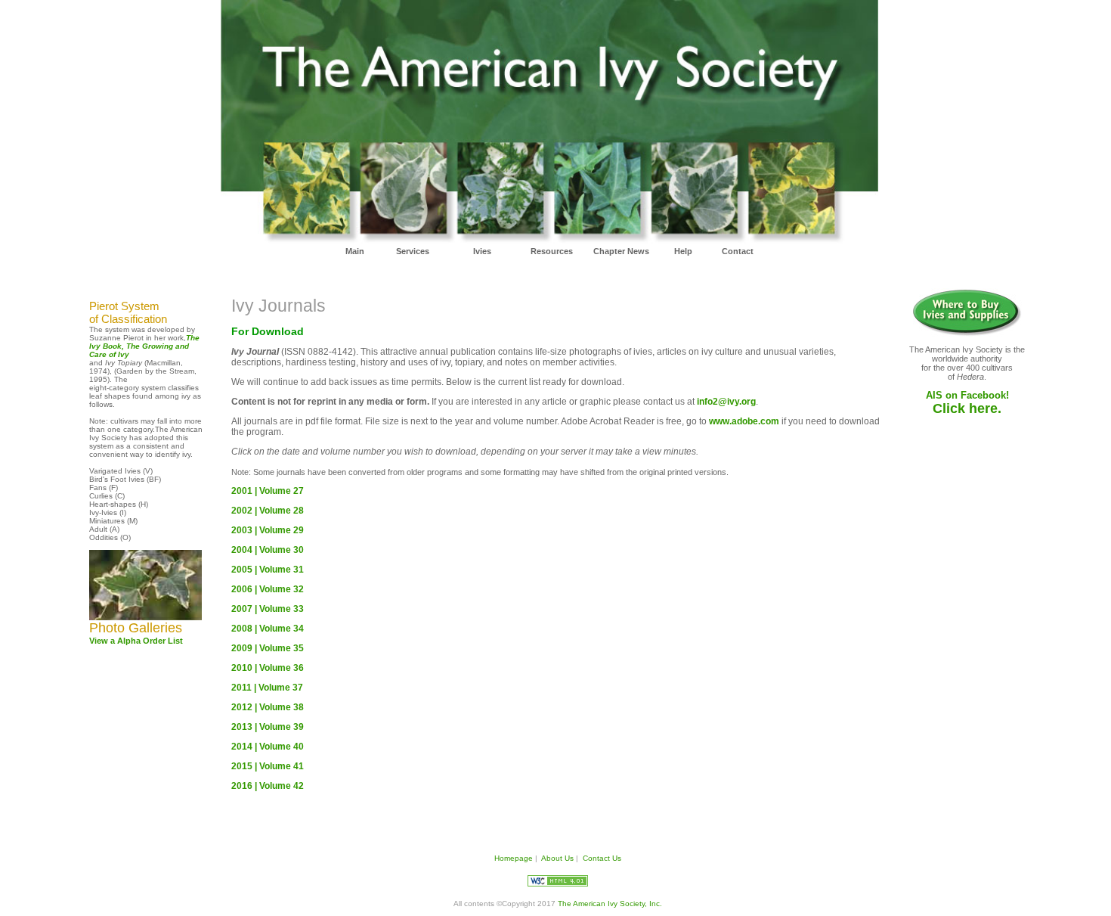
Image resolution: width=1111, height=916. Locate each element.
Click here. (967, 408)
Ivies (482, 251)
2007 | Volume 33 (267, 609)
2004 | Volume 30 (267, 550)
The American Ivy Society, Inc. (609, 903)
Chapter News (621, 251)
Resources (552, 251)
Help (683, 251)
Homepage (513, 858)
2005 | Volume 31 (267, 569)
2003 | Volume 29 (267, 530)
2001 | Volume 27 (267, 491)
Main (354, 251)
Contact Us (602, 858)
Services (412, 251)
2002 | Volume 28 (267, 510)
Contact (738, 251)
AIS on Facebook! (967, 395)
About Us (557, 858)
